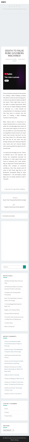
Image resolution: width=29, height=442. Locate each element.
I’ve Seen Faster (8, 323)
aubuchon (21, 59)
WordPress (22, 438)
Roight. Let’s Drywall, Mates (12, 310)
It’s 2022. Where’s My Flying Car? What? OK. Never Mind (13, 369)
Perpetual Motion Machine (11, 313)
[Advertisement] (14, 31)
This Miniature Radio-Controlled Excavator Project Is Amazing (13, 344)
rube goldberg (20, 189)
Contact (6, 412)
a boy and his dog (10, 189)
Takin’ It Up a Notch (16, 393)
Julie (5, 341)
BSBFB (3, 2)
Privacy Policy (8, 416)
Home (6, 408)
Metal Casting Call (9, 326)
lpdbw (6, 375)
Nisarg (16, 440)
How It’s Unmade (14, 375)
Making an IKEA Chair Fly (17, 378)
